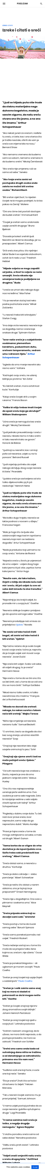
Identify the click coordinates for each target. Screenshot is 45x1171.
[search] (41, 3)
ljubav (20, 624)
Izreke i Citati (7, 25)
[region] (22, 14)
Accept (35, 1167)
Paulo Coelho (25, 980)
